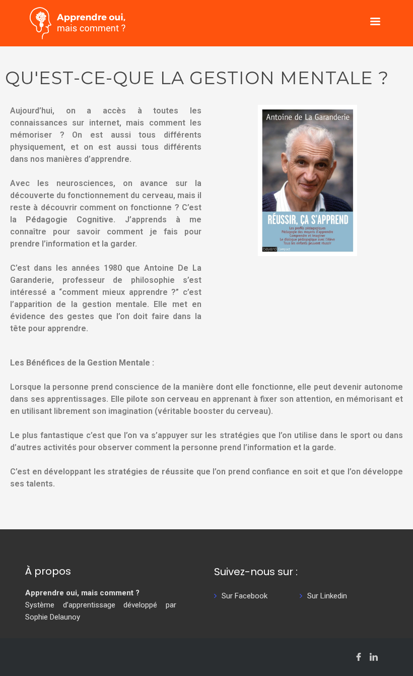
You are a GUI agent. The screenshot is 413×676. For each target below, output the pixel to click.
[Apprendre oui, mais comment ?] (77, 22)
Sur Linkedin (327, 595)
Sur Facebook (244, 595)
